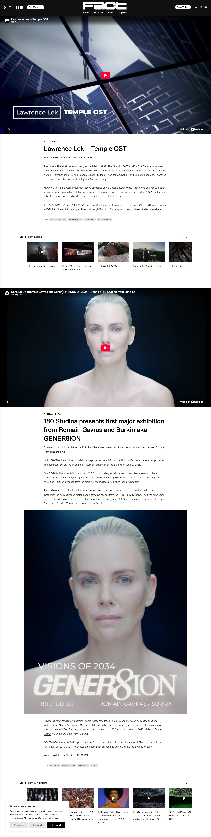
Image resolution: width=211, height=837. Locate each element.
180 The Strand (104, 219)
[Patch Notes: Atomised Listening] (42, 252)
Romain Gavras (68, 765)
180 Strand (19, 7)
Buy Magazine (35, 7)
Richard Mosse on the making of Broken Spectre (77, 268)
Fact (56, 141)
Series (110, 12)
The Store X (90, 219)
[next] (185, 237)
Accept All (56, 825)
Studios (86, 12)
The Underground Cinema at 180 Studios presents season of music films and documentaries (77, 815)
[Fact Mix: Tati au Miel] (113, 252)
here (158, 209)
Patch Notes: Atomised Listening (42, 266)
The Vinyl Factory (58, 219)
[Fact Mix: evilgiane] (184, 252)
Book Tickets (183, 7)
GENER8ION (54, 765)
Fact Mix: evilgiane (177, 266)
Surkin (94, 765)
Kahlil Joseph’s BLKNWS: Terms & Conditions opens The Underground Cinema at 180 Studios (113, 817)
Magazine (122, 12)
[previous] (179, 237)
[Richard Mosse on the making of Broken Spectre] (78, 252)
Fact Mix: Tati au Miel (108, 266)
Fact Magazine (105, 6)
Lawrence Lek (99, 187)
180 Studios (137, 746)
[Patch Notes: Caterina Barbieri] (149, 252)
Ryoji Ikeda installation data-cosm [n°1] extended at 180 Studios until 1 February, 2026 (147, 815)
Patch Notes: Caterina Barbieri (147, 266)
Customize (19, 825)
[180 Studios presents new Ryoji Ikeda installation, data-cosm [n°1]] (184, 798)
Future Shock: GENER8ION (73, 755)
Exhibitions (98, 12)
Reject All (37, 825)
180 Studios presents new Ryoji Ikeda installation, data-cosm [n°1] (184, 815)
